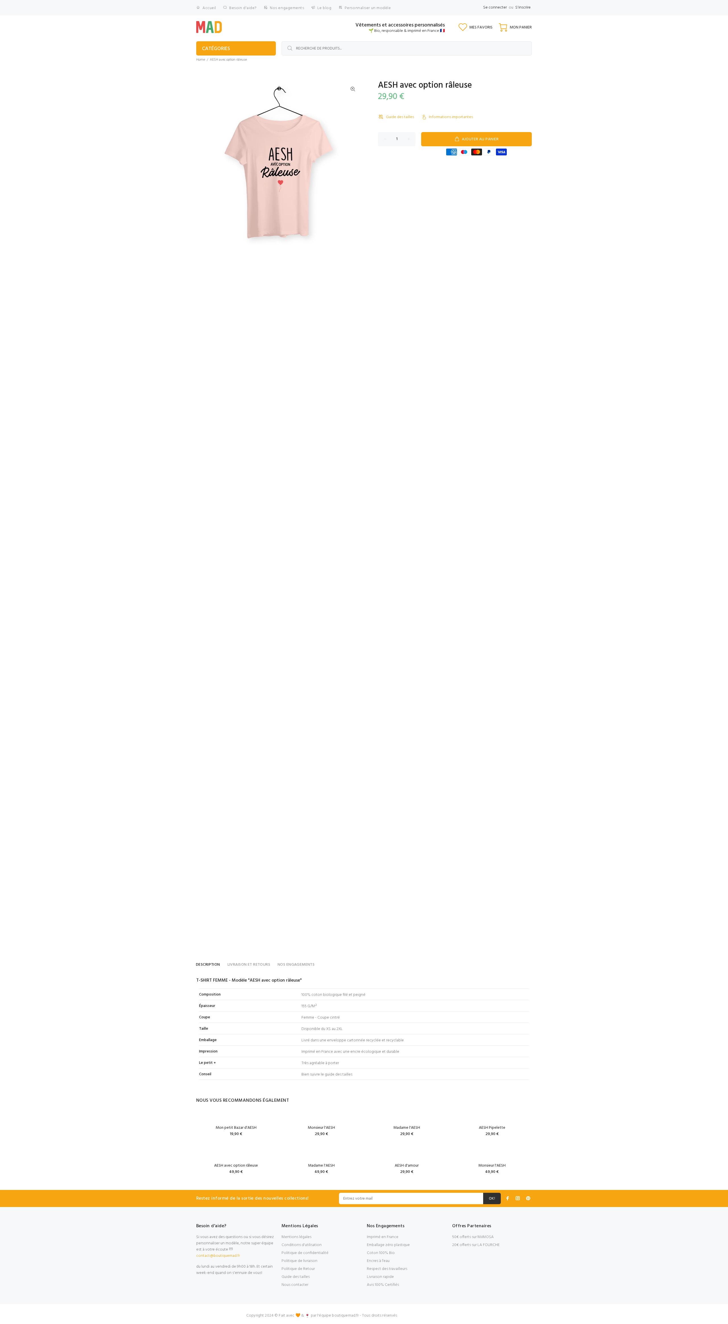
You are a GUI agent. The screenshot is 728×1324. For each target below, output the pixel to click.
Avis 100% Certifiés (383, 1285)
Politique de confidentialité (305, 1253)
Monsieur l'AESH (321, 1127)
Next (353, 163)
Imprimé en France (382, 1237)
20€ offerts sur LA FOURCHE (476, 1245)
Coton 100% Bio (381, 1253)
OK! (492, 1198)
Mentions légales (296, 1237)
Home (200, 60)
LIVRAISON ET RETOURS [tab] (249, 964)
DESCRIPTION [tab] (208, 964)
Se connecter (495, 7)
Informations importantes (451, 117)
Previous (204, 163)
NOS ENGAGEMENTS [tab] (296, 964)
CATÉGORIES (216, 49)
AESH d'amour (407, 1165)
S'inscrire (523, 7)
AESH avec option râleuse (236, 1165)
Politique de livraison (299, 1261)
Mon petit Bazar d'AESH (236, 1127)
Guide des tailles (400, 117)
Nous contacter (295, 1285)
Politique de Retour (298, 1269)
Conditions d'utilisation (302, 1245)
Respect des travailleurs (387, 1269)
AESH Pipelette (492, 1127)
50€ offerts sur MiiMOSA (473, 1237)
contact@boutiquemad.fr (218, 1256)
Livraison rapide (380, 1277)
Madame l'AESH (406, 1127)
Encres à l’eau (378, 1261)
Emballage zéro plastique (388, 1245)
